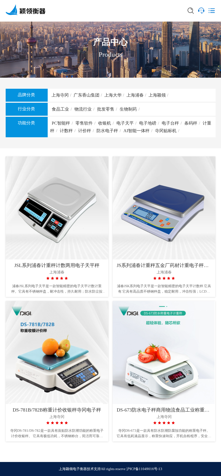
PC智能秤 (61, 123)
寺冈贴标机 (166, 130)
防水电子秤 (107, 130)
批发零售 (105, 109)
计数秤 (66, 130)
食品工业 (60, 109)
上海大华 (113, 95)
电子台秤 (170, 123)
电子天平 (125, 123)
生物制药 (128, 109)
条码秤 (190, 123)
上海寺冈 (60, 95)
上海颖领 (157, 95)
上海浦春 (135, 95)
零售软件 (84, 123)
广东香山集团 (86, 95)
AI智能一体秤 (136, 130)
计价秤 (84, 130)
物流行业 (83, 109)
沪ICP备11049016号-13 (144, 469)
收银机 (104, 123)
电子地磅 (147, 123)
